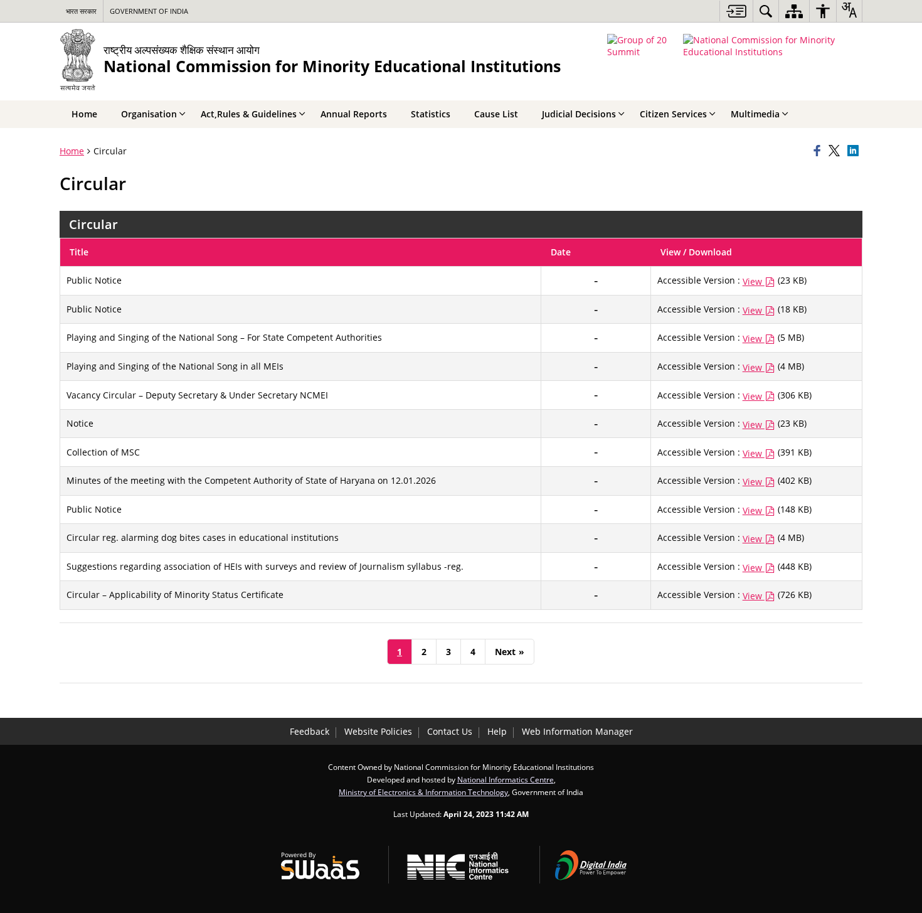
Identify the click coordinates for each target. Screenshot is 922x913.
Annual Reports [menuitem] (354, 114)
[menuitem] (765, 11)
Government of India (149, 11)
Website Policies (378, 731)
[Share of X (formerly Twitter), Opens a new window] (836, 151)
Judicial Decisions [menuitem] (579, 114)
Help (497, 731)
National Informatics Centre (505, 779)
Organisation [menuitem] (149, 114)
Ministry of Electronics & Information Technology (423, 792)
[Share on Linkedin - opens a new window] (854, 151)
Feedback (309, 731)
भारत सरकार (81, 11)
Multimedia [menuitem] (755, 114)
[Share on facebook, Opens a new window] (819, 151)
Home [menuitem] (84, 114)
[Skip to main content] (736, 11)
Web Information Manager (577, 731)
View (754, 281)
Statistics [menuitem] (430, 114)
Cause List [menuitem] (496, 114)
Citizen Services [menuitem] (673, 114)
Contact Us (449, 731)
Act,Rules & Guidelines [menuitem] (249, 114)
